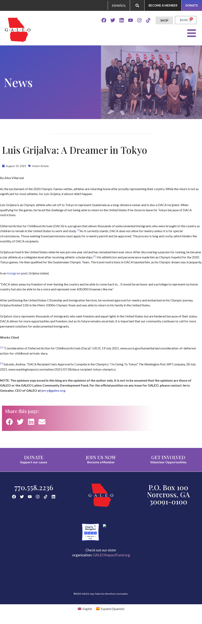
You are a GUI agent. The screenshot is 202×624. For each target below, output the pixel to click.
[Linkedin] (121, 20)
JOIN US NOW (101, 457)
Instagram (14, 273)
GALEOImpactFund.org (111, 555)
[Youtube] (130, 20)
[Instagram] (139, 20)
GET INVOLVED (168, 457)
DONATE (33, 457)
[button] (137, 5)
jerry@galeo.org (53, 390)
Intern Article (40, 166)
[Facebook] (103, 20)
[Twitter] (112, 20)
